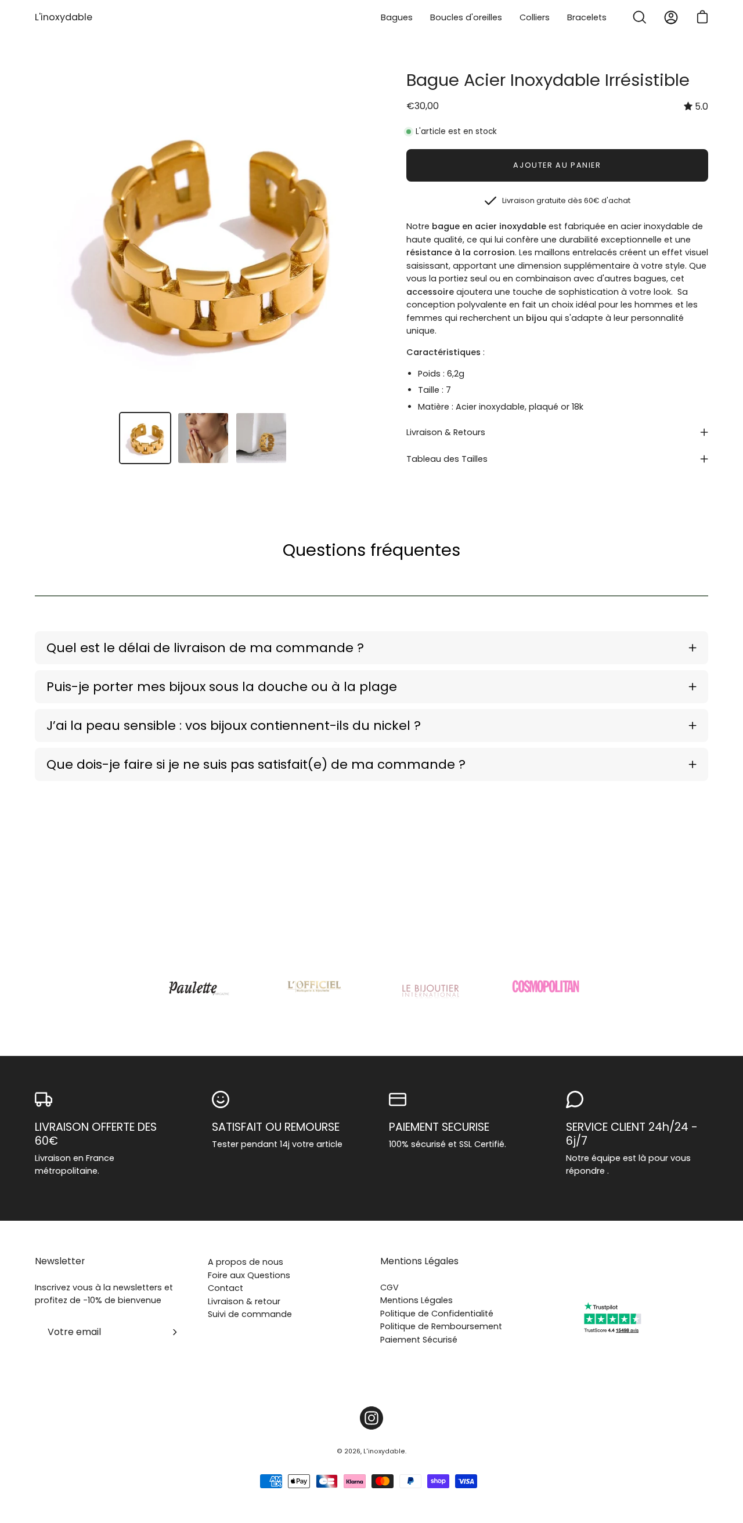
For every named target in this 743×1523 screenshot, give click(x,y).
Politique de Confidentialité (436, 1313)
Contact (225, 1288)
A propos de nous (245, 1262)
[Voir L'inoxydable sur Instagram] (371, 1418)
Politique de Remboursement (441, 1326)
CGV (389, 1287)
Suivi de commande (250, 1314)
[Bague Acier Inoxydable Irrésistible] (145, 438)
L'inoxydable (63, 17)
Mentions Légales (419, 1261)
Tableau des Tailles (447, 459)
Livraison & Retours (445, 432)
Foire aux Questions (249, 1275)
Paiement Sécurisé (418, 1339)
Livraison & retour (244, 1301)
